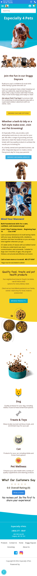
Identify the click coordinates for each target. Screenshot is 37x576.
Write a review (18, 493)
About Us (26, 547)
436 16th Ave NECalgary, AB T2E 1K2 (18, 535)
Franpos (23, 564)
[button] (4, 572)
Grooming (11, 547)
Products (4, 543)
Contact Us (13, 543)
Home (21, 543)
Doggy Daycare (30, 543)
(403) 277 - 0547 (18, 530)
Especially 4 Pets (18, 526)
